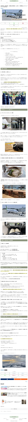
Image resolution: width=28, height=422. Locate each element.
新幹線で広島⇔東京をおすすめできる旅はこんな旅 (12, 62)
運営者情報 (14, 418)
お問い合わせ (20, 419)
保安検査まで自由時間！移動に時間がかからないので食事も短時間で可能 (14, 57)
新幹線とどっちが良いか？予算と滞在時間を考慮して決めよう (12, 61)
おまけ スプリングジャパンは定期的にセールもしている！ (13, 65)
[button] (14, 25)
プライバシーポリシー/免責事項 (23, 418)
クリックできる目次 (13, 51)
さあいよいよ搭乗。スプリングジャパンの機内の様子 (12, 58)
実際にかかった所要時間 (9, 60)
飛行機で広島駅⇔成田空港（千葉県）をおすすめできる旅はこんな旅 (14, 63)
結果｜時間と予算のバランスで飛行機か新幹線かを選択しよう (12, 64)
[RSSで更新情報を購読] (20, 379)
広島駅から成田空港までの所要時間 (9, 59)
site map (7, 419)
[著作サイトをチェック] (7, 379)
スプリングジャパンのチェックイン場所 (10, 56)
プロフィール (5, 418)
